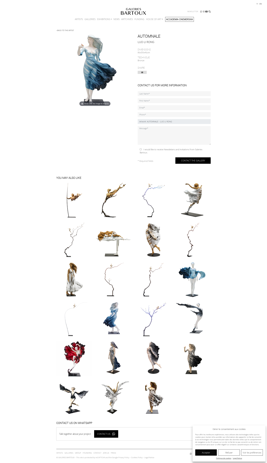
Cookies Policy (137, 457)
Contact (97, 453)
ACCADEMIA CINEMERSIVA (179, 19)
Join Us (106, 453)
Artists (79, 19)
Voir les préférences (252, 452)
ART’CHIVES (127, 19)
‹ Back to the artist (65, 30)
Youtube (206, 11)
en (260, 4)
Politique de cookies (223, 458)
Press (113, 453)
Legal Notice (237, 458)
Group (78, 453)
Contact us (103, 433)
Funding (139, 19)
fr (257, 4)
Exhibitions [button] (103, 19)
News (116, 19)
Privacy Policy (123, 457)
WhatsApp (201, 11)
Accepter (206, 452)
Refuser (229, 452)
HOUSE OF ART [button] (153, 19)
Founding (87, 453)
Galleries (90, 19)
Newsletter (192, 11)
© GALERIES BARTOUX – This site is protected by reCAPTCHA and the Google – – (105, 457)
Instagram (203, 11)
